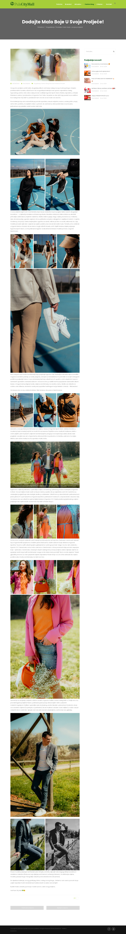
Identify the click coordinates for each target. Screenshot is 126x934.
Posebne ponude (59, 83)
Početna (59, 4)
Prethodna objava (28, 908)
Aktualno (77, 4)
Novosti (51, 83)
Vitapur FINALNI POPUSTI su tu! (100, 96)
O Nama (99, 4)
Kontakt (109, 4)
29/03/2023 (15, 83)
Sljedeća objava (62, 908)
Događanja (50, 27)
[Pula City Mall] (22, 4)
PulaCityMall (26, 83)
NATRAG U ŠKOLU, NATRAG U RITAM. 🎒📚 (103, 88)
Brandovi (68, 4)
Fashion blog (89, 4)
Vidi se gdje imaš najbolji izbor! (101, 71)
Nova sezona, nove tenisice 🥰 (101, 64)
